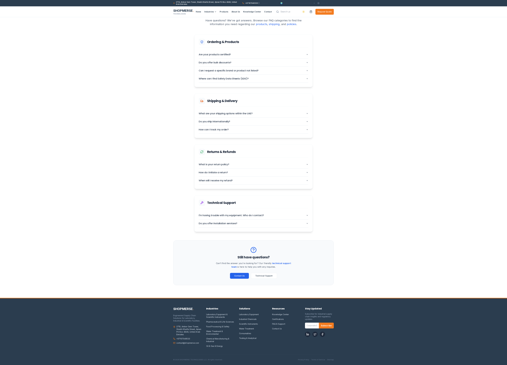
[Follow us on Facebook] (322, 334)
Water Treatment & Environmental (214, 332)
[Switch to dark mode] (303, 12)
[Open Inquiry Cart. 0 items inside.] (311, 12)
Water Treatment (246, 329)
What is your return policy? (214, 164)
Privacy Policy (303, 360)
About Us (236, 12)
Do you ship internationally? (214, 121)
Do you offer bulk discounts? (215, 62)
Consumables (245, 333)
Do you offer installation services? (218, 223)
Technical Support (264, 276)
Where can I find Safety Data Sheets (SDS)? (223, 78)
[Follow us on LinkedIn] (307, 334)
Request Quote (325, 12)
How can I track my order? (214, 129)
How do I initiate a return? (213, 172)
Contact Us (239, 276)
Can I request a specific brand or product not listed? (229, 70)
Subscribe (326, 325)
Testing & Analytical (247, 338)
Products (224, 12)
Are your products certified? (215, 54)
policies (291, 24)
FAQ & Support (278, 324)
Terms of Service (318, 360)
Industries (209, 12)
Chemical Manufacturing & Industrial (217, 340)
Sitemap (330, 360)
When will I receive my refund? (216, 180)
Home (198, 12)
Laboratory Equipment (249, 314)
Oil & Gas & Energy (214, 346)
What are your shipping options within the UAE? (226, 113)
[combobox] (286, 11)
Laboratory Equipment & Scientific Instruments (217, 315)
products (261, 24)
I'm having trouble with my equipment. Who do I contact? (231, 215)
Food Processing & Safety (217, 326)
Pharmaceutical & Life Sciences (220, 322)
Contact (268, 12)
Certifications (278, 319)
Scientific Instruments (248, 324)
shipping (274, 24)
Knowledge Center (252, 12)
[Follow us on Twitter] (315, 334)
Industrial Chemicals (248, 319)
